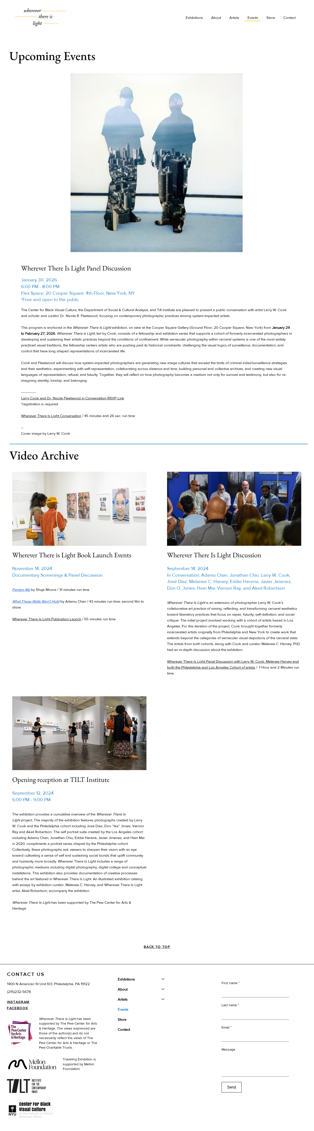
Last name (230, 1005)
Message (228, 1049)
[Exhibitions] (163, 979)
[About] (163, 989)
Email (227, 1027)
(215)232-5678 (19, 992)
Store (122, 1019)
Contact (124, 1029)
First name (231, 983)
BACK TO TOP (157, 947)
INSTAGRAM (18, 1002)
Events (123, 1009)
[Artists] (163, 999)
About (123, 989)
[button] (194, 17)
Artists (123, 999)
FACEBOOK (17, 1008)
